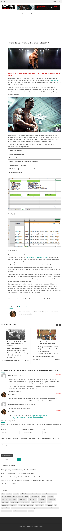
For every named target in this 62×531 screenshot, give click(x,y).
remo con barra (39, 505)
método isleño (51, 499)
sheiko (51, 508)
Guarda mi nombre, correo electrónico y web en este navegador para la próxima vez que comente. (31, 438)
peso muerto (42, 502)
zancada (24, 511)
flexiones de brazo (6, 496)
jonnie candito (12, 499)
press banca (22, 505)
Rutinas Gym (12, 14)
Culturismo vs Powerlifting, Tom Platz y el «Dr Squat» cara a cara (21, 477)
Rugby (7, 508)
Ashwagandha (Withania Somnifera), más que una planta (18, 470)
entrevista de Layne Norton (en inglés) (37, 257)
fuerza (26, 496)
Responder (58, 374)
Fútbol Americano (35, 496)
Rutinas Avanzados (20, 298)
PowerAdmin (47, 298)
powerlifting (13, 505)
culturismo (37, 494)
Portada (3, 14)
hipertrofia (4, 499)
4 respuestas (38, 298)
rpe (3, 508)
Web (43, 429)
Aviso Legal (22, 526)
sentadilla (23, 508)
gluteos (43, 496)
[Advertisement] (31, 27)
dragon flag (53, 494)
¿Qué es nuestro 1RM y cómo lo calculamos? (15, 484)
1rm (3, 494)
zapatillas (31, 511)
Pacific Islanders (25, 502)
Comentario (4, 442)
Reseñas (31, 14)
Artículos (23, 14)
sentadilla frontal (43, 508)
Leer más (26, 360)
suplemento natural (6, 511)
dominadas (45, 494)
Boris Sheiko (24, 494)
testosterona (17, 511)
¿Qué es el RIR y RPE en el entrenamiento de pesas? (18, 473)
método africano (22, 499)
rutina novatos (15, 508)
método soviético (15, 502)
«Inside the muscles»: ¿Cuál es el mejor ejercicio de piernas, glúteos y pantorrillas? (27, 480)
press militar (30, 505)
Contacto (55, 1)
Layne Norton (54, 80)
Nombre (3, 429)
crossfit (31, 494)
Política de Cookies (32, 526)
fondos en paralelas (18, 496)
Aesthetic (16, 494)
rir (55, 505)
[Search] (19, 459)
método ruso (5, 502)
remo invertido (49, 505)
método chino (42, 499)
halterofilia (50, 496)
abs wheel (9, 494)
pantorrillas (34, 502)
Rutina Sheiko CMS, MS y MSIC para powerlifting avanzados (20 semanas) (18, 343)
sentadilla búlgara (32, 508)
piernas (49, 502)
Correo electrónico (28, 429)
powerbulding (5, 505)
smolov (56, 508)
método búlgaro (32, 499)
